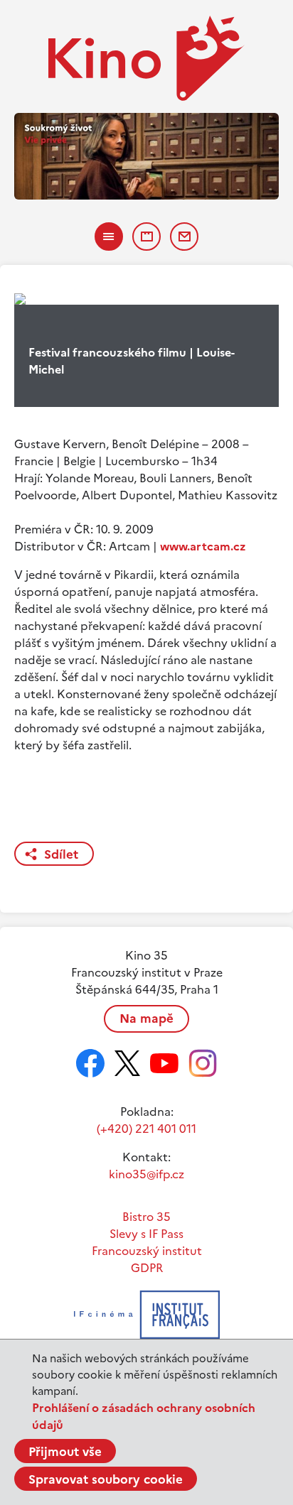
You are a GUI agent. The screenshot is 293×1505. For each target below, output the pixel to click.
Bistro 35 (146, 1216)
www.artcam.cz (203, 546)
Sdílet (61, 854)
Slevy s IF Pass (146, 1233)
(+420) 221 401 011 (146, 1128)
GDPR (147, 1267)
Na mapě (146, 1018)
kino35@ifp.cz (146, 1174)
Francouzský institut (147, 1250)
